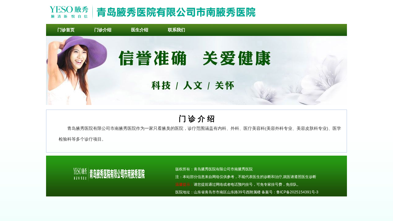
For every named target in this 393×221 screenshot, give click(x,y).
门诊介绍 (102, 29)
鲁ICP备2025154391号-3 (297, 192)
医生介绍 (139, 29)
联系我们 (176, 29)
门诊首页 (66, 29)
